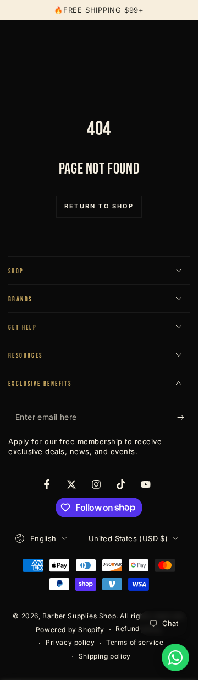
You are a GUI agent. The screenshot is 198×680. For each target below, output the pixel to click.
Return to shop (99, 206)
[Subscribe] (183, 417)
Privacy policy (70, 642)
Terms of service (135, 642)
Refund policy (139, 628)
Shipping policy (105, 656)
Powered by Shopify (70, 629)
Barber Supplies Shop (79, 616)
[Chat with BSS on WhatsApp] (175, 657)
